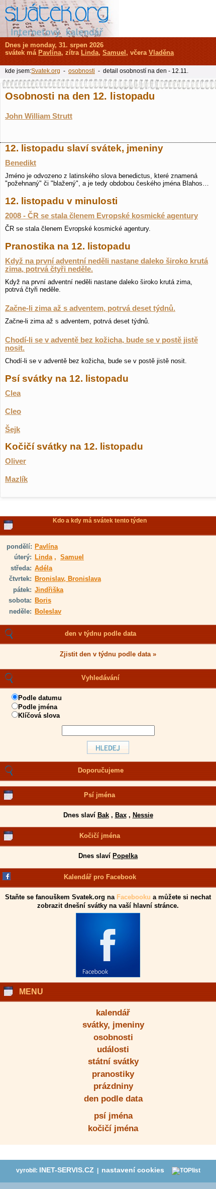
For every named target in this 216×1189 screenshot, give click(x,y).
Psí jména (99, 795)
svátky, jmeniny (113, 1025)
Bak (103, 815)
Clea (13, 393)
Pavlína (46, 546)
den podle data (113, 1098)
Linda (43, 557)
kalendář (113, 1012)
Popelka (125, 856)
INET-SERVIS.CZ (66, 1170)
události (113, 1049)
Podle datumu (40, 698)
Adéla (43, 568)
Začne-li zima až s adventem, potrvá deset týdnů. (90, 308)
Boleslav (48, 611)
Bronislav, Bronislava (68, 578)
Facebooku (134, 897)
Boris (43, 600)
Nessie (143, 815)
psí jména (113, 1116)
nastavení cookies (132, 1170)
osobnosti (113, 1037)
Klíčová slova (39, 715)
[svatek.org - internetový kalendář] (59, 18)
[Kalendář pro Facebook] (108, 975)
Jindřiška (49, 589)
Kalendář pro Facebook (100, 877)
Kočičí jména (99, 835)
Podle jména (37, 707)
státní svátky (113, 1061)
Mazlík (16, 479)
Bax (121, 815)
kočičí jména (113, 1128)
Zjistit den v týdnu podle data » (108, 654)
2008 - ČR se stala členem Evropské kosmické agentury (101, 216)
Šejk (12, 430)
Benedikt (20, 163)
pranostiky (113, 1074)
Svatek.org (45, 70)
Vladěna (161, 52)
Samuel (72, 557)
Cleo (13, 411)
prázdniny (113, 1086)
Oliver (15, 461)
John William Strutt (38, 116)
